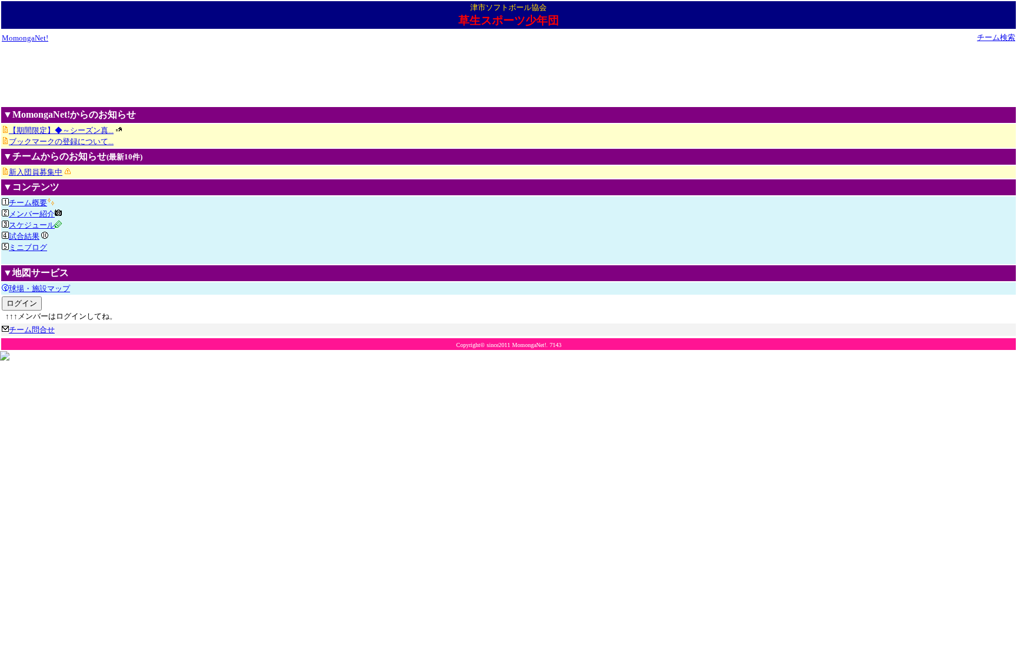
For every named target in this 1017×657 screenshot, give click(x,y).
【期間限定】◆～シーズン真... (61, 130)
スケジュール (32, 225)
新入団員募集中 (35, 172)
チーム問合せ (32, 329)
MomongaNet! (25, 38)
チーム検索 (996, 37)
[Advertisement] (508, 74)
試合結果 (24, 236)
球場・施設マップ (39, 288)
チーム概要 (28, 202)
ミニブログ (28, 247)
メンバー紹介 (32, 213)
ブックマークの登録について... (61, 141)
